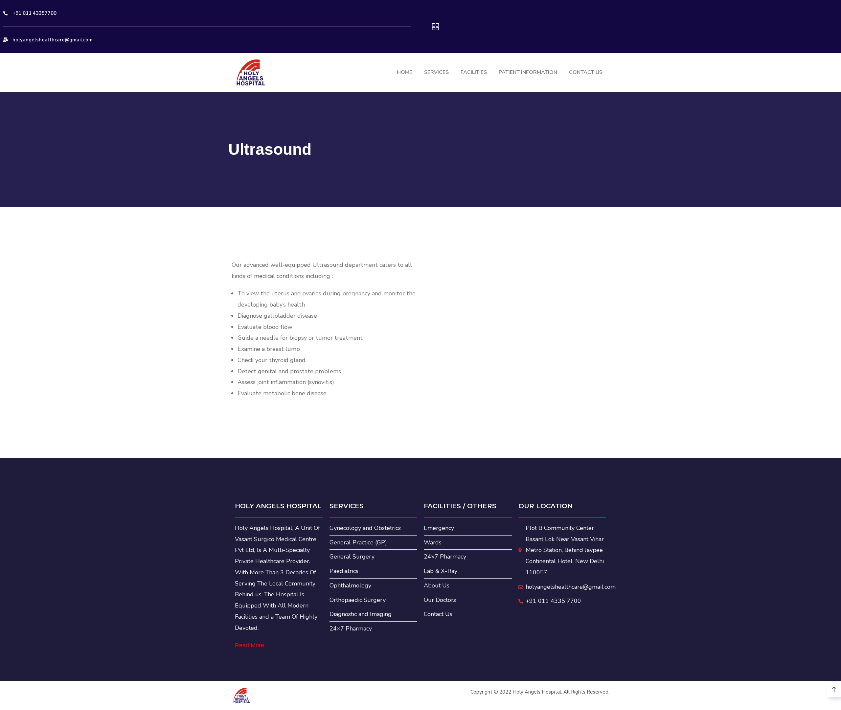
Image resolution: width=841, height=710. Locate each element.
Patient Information (528, 72)
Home (404, 72)
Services (436, 72)
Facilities (474, 72)
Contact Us (585, 72)
